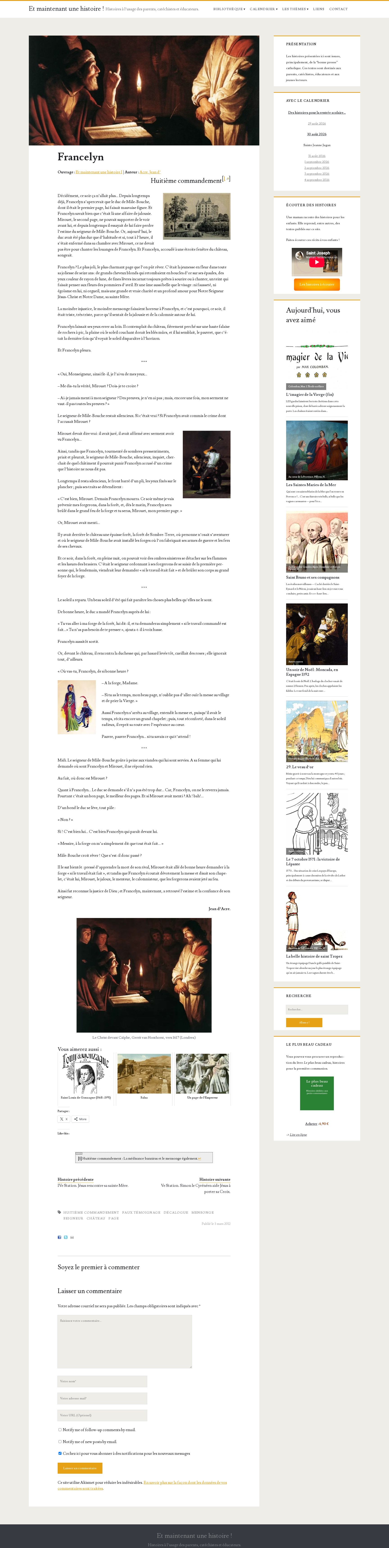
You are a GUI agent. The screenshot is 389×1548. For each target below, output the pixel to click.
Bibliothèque (228, 9)
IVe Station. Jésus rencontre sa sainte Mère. (93, 1185)
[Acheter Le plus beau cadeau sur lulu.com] (317, 1093)
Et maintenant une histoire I (99, 172)
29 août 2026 (317, 123)
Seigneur (73, 1218)
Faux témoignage (141, 1212)
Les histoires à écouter (317, 284)
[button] (197, 216)
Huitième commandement (91, 1212)
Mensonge (203, 1212)
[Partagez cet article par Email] (72, 1237)
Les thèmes (294, 9)
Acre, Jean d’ (150, 172)
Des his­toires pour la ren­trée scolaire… (317, 113)
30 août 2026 (316, 134)
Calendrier (262, 9)
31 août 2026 (317, 156)
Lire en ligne (298, 1135)
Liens (318, 9)
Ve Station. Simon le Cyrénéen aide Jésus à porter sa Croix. (196, 1188)
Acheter (311, 1124)
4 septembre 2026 (317, 180)
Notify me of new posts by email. (90, 1441)
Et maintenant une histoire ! (66, 9)
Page (114, 1218)
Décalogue (176, 1212)
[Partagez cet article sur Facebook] (59, 1237)
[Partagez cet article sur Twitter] (66, 1237)
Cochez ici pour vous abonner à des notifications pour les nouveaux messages (126, 1453)
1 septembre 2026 (317, 162)
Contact (338, 9)
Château (96, 1218)
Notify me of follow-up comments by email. (99, 1429)
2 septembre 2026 (316, 168)
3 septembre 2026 (316, 174)
